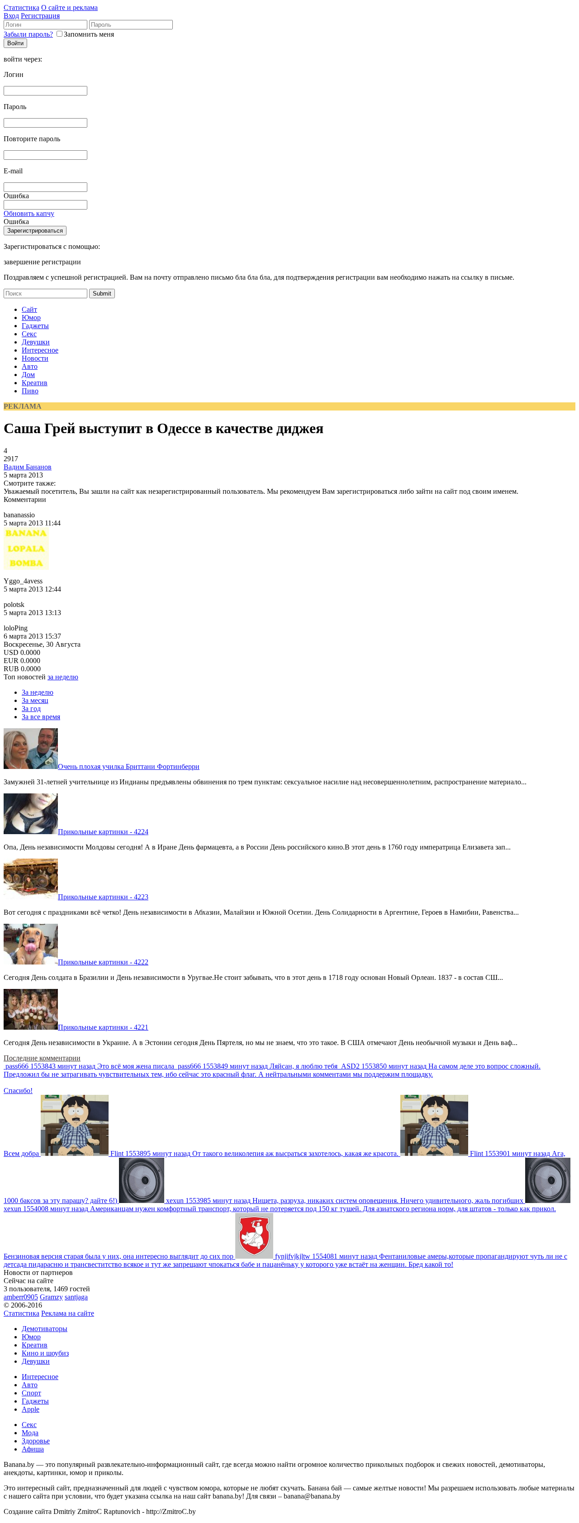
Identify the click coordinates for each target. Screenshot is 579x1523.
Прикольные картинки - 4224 (103, 832)
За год (31, 708)
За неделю (37, 692)
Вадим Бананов (28, 467)
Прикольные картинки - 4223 (103, 897)
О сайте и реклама (69, 7)
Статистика (21, 7)
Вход (11, 15)
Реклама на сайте (67, 1313)
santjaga (76, 1297)
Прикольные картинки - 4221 (103, 1027)
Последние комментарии (42, 1058)
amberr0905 (21, 1297)
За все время (41, 717)
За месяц (35, 700)
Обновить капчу (29, 213)
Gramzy (51, 1297)
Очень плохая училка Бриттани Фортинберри (128, 766)
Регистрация (40, 15)
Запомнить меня (89, 34)
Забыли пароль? (28, 34)
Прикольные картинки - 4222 (103, 962)
